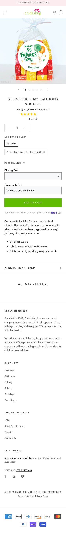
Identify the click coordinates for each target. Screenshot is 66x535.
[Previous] (18, 89)
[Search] (54, 11)
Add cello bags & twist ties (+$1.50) (25, 152)
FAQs (7, 420)
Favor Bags (10, 400)
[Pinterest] (22, 476)
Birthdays (9, 394)
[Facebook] (5, 476)
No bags (11, 143)
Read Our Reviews (14, 426)
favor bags (34, 229)
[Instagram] (14, 476)
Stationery (9, 376)
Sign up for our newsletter (18, 458)
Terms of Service (25, 496)
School (8, 388)
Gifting (8, 382)
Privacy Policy (41, 496)
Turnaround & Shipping (19, 268)
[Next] (47, 89)
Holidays (9, 370)
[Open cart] (61, 12)
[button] (28, 114)
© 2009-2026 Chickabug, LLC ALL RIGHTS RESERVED (33, 492)
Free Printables (24, 470)
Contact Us (10, 438)
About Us (9, 432)
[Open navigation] (5, 11)
